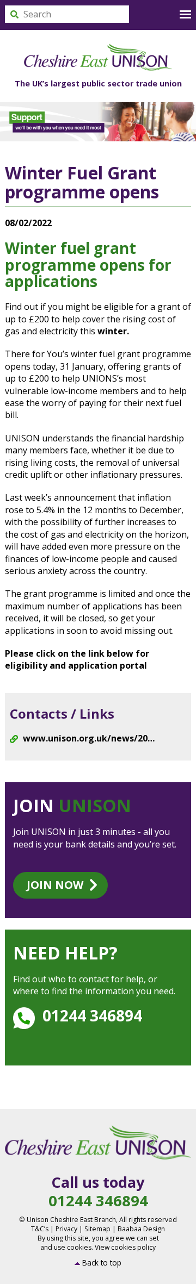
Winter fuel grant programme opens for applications (88, 265)
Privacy (66, 1228)
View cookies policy (125, 1247)
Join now (55, 884)
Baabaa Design (141, 1228)
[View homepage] (98, 57)
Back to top (101, 1262)
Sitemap (97, 1228)
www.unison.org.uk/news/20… (89, 738)
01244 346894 (92, 1015)
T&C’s (39, 1228)
